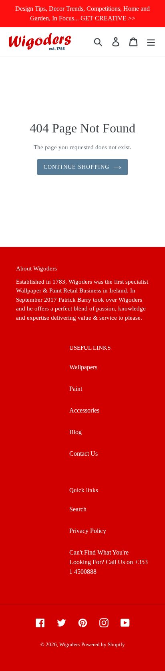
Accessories (84, 410)
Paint (75, 388)
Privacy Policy (87, 530)
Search (78, 509)
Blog (75, 432)
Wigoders (69, 644)
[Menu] (151, 41)
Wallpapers (83, 367)
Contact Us (83, 453)
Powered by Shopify (103, 644)
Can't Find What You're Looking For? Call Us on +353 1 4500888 (108, 562)
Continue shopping (76, 167)
